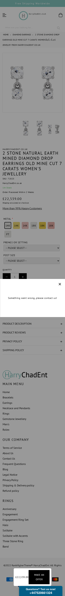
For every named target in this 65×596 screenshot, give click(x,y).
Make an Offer (39, 577)
